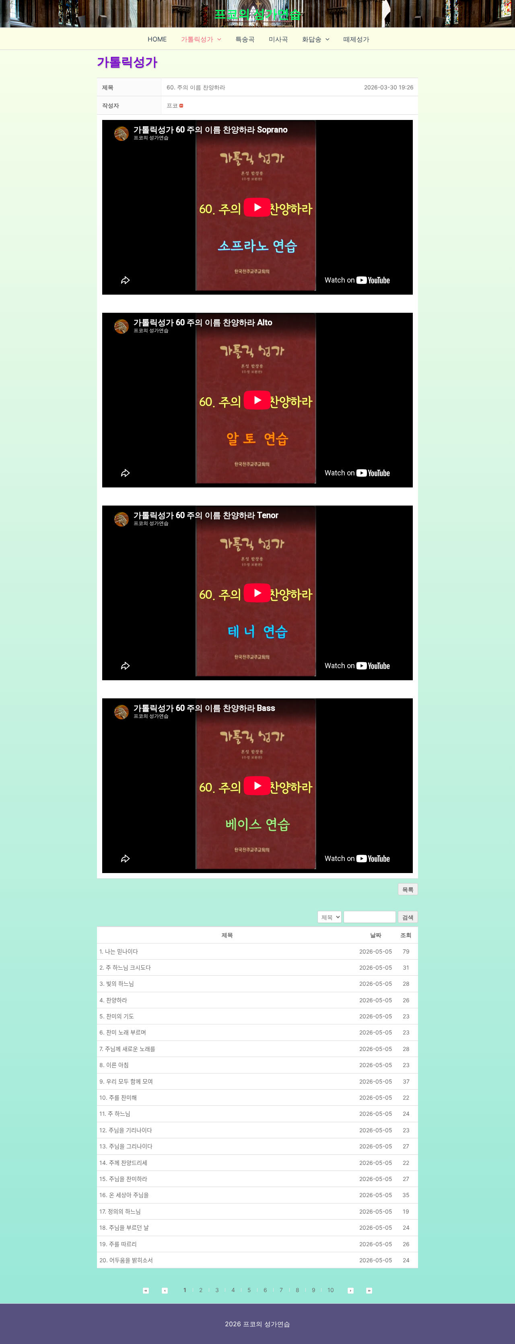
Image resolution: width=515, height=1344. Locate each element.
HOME (157, 39)
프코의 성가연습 (257, 13)
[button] (217, 39)
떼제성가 (356, 39)
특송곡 (245, 39)
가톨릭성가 (197, 39)
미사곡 (278, 39)
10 (331, 1289)
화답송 (311, 39)
